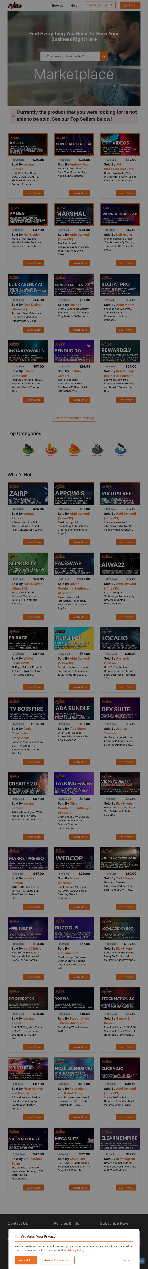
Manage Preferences (57, 1260)
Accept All (25, 1260)
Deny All (126, 1260)
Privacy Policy (75, 1250)
